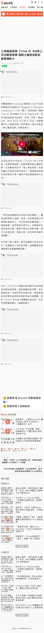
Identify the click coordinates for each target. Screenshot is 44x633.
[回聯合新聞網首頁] (2, 3)
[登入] (39, 2)
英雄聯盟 (12, 14)
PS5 (11, 449)
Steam (34, 449)
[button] (42, 2)
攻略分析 (4, 7)
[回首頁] (7, 3)
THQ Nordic (7, 451)
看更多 (22, 546)
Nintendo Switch (20, 451)
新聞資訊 (22, 7)
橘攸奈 (21, 14)
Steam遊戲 (31, 14)
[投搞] (32, 2)
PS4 (18, 449)
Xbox (4, 449)
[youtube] (35, 2)
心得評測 (13, 7)
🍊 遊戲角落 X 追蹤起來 (16, 406)
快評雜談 (31, 7)
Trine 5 (25, 449)
